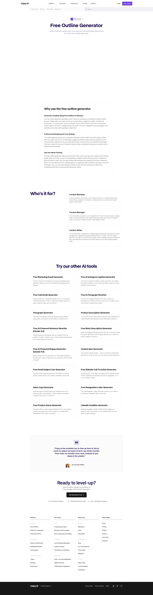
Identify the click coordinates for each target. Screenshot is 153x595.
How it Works (34, 527)
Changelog (81, 570)
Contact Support (83, 566)
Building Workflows (36, 546)
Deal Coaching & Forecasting (62, 534)
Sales (79, 530)
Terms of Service (99, 586)
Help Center (81, 563)
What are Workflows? (36, 543)
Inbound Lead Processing (61, 530)
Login (118, 3)
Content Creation (59, 546)
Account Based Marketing (62, 543)
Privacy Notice (89, 586)
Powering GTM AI (35, 534)
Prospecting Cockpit (60, 527)
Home (104, 523)
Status (107, 586)
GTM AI (104, 530)
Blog (79, 543)
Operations (81, 534)
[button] (52, 3)
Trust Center (82, 550)
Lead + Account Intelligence (62, 559)
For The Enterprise (83, 546)
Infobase (33, 563)
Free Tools (105, 537)
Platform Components (36, 530)
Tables (32, 559)
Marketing (81, 527)
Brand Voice (34, 566)
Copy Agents (34, 550)
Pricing (85, 3)
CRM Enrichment (59, 563)
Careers (104, 534)
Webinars (81, 553)
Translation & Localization (62, 550)
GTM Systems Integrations (62, 566)
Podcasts (104, 541)
